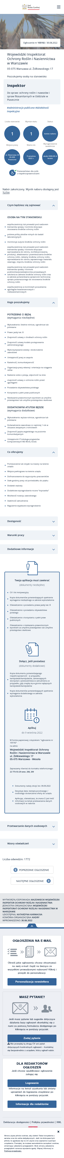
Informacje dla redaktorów (32, 1104)
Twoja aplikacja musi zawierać (32, 582)
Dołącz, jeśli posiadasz (32, 663)
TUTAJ (6, 192)
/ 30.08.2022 (40, 42)
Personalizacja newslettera (32, 981)
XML (58, 1122)
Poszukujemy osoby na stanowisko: (27, 76)
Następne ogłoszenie (30, 881)
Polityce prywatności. (13, 1151)
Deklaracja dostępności (16, 1122)
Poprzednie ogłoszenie (34, 870)
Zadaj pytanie (32, 1038)
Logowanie (32, 1083)
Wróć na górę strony (32, 925)
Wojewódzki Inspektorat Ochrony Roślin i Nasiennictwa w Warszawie (31, 58)
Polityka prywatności (43, 1122)
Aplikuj (32, 730)
